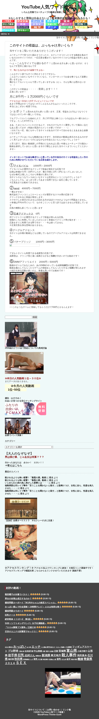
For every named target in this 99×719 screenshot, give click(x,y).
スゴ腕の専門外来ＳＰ (48, 647)
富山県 (72, 651)
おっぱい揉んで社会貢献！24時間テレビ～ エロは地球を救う (33, 607)
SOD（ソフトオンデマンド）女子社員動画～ (26, 623)
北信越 (51, 651)
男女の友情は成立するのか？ (18, 598)
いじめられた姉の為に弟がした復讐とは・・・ (26, 483)
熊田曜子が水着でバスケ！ (17, 594)
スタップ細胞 (60, 647)
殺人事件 (69, 655)
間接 (72, 659)
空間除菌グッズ (28, 659)
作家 (44, 651)
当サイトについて (64, 37)
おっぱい (19, 646)
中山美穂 (38, 651)
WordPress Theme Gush (49, 714)
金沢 (68, 659)
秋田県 (18, 658)
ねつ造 (29, 647)
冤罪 (47, 651)
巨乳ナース (10, 615)
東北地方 (56, 655)
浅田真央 (82, 655)
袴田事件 (46, 659)
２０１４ (10, 663)
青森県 (88, 658)
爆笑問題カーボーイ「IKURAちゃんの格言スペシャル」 (31, 603)
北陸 (56, 651)
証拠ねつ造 (52, 659)
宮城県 (62, 651)
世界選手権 (29, 651)
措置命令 (38, 655)
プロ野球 (13, 650)
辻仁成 (64, 659)
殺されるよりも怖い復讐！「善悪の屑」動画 (25, 477)
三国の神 (21, 651)
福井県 (11, 659)
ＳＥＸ (21, 663)
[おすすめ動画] (8, 21)
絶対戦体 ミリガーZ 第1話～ (19, 619)
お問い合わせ (81, 37)
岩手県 (12, 655)
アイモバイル (21, 165)
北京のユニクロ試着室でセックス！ (21, 631)
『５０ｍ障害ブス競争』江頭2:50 (20, 627)
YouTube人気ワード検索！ (49, 7)
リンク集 (95, 37)
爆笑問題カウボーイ (14, 611)
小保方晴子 (82, 651)
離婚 (80, 658)
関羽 (75, 659)
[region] (63, 684)
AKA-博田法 (9, 647)
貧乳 (59, 659)
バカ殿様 (68, 647)
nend (16, 188)
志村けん (30, 655)
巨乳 (21, 655)
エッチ (36, 646)
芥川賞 (40, 659)
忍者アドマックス (23, 213)
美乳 (36, 659)
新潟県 (46, 655)
